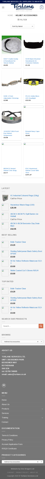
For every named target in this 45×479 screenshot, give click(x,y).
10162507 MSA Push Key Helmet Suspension (11, 133)
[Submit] (41, 326)
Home (10, 15)
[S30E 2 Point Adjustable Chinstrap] (11, 82)
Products (5, 409)
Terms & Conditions (10, 435)
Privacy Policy (7, 440)
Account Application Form (12, 444)
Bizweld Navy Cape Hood (32, 132)
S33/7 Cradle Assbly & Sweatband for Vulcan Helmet (11, 61)
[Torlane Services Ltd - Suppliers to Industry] (22, 7)
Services (5, 413)
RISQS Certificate (9, 449)
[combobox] (22, 341)
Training (5, 418)
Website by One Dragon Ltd (22, 469)
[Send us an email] (4, 385)
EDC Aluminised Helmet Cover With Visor (32, 170)
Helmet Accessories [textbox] (21, 342)
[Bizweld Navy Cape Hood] (33, 117)
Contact (5, 422)
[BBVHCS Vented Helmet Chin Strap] (11, 154)
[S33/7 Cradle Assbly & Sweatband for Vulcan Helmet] (11, 45)
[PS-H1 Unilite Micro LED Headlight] (33, 82)
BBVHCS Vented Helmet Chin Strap (10, 169)
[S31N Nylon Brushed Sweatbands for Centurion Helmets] (33, 45)
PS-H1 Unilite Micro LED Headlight (32, 97)
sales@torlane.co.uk (17, 374)
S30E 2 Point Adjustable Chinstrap (11, 97)
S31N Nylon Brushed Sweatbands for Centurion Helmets (33, 61)
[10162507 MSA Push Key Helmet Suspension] (11, 117)
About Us (5, 404)
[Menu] (3, 7)
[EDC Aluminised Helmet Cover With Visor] (33, 154)
